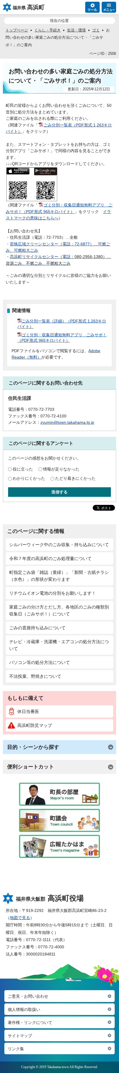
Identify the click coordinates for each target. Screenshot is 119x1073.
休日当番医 (28, 711)
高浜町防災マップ (34, 725)
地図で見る (20, 917)
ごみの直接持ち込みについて (37, 627)
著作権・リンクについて (30, 1022)
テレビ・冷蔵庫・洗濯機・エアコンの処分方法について (59, 645)
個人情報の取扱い (24, 1009)
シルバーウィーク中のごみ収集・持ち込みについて (59, 544)
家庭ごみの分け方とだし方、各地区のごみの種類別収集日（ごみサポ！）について (59, 610)
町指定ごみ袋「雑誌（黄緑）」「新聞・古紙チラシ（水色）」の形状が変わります (59, 576)
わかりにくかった (29, 478)
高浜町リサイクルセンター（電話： (42, 256)
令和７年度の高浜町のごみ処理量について (50, 558)
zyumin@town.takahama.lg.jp (67, 422)
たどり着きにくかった (75, 478)
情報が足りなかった (61, 469)
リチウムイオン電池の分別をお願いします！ (52, 593)
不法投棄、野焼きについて (35, 676)
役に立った (23, 469)
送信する (59, 492)
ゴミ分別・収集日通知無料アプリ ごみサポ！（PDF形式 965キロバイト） (62, 338)
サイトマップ (20, 1035)
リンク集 (16, 1048)
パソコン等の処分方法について (39, 662)
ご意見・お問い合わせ (28, 996)
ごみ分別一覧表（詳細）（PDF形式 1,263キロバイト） (61, 324)
